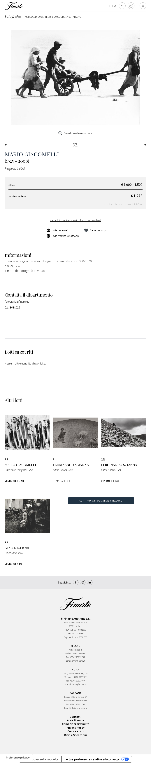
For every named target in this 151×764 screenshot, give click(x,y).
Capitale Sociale (71, 637)
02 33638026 (12, 307)
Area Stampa (75, 720)
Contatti (75, 716)
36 (6, 542)
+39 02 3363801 (80, 653)
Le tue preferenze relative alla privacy (91, 759)
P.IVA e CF (69, 629)
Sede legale (69, 622)
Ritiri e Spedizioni (75, 735)
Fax (67, 657)
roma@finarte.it (78, 684)
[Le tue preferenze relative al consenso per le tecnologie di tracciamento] (18, 757)
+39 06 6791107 (80, 677)
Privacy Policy (75, 727)
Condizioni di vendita (75, 724)
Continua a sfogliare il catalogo (101, 500)
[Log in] (131, 5)
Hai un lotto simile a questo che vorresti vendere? (75, 220)
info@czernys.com (78, 708)
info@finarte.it (78, 660)
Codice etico (75, 731)
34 (55, 459)
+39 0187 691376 (79, 700)
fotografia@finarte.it (17, 301)
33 (6, 459)
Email (68, 660)
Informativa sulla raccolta (40, 759)
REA (70, 633)
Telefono (68, 653)
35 (103, 459)
